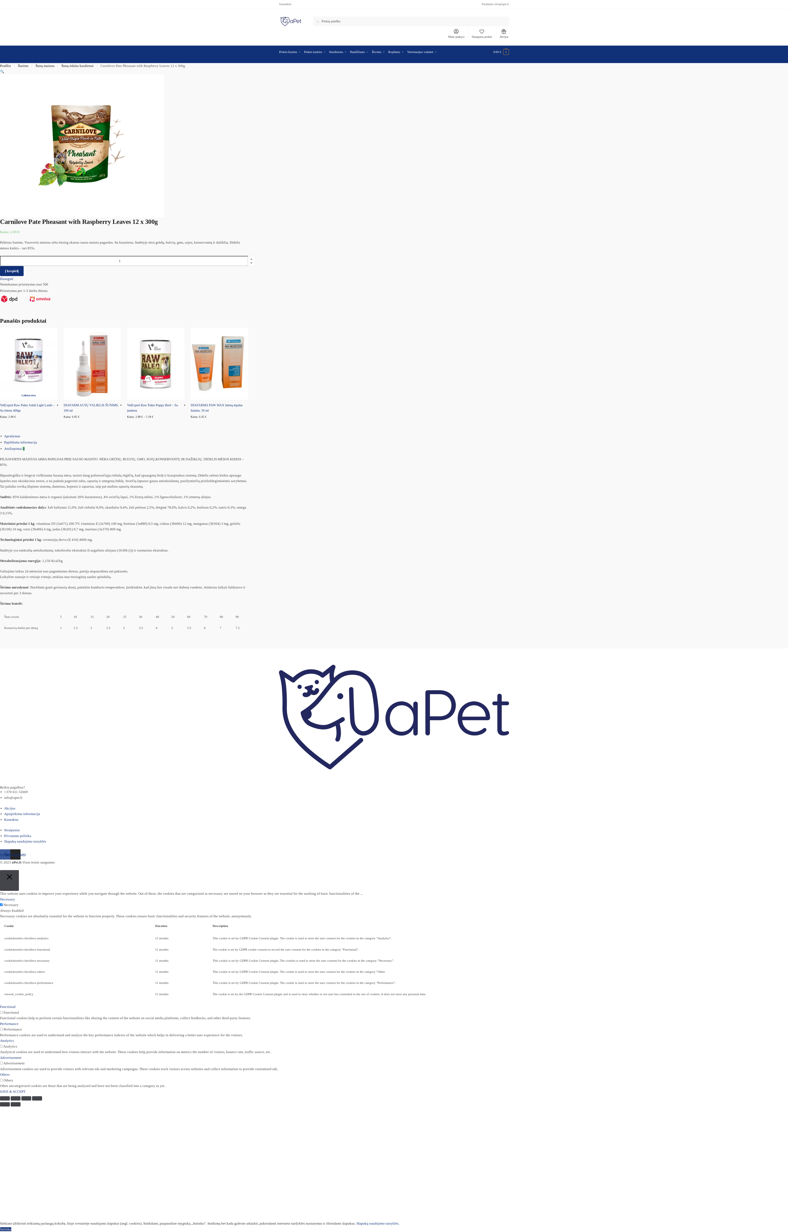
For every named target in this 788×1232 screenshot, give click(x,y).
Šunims (23, 66)
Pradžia (5, 66)
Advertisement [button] (10, 1058)
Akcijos (503, 36)
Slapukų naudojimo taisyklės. (377, 1223)
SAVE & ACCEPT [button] (12, 1092)
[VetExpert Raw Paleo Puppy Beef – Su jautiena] (155, 364)
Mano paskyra (456, 36)
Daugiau (28, 423)
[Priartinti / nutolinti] (37, 1098)
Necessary (10, 905)
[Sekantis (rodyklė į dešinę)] (16, 1104)
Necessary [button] (7, 899)
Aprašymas (12, 436)
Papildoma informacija (20, 442)
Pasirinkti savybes (156, 423)
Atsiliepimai (14, 449)
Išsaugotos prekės (482, 36)
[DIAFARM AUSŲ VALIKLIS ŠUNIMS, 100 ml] (92, 364)
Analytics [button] (7, 1041)
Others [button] (5, 1075)
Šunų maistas (45, 66)
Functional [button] (8, 1007)
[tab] (396, 436)
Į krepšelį (12, 271)
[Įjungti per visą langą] (26, 1098)
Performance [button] (9, 1024)
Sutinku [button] (5, 1229)
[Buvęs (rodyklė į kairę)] (5, 1104)
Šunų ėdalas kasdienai (77, 66)
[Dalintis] (16, 1098)
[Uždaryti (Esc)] (5, 1098)
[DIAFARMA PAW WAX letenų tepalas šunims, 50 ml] (219, 364)
